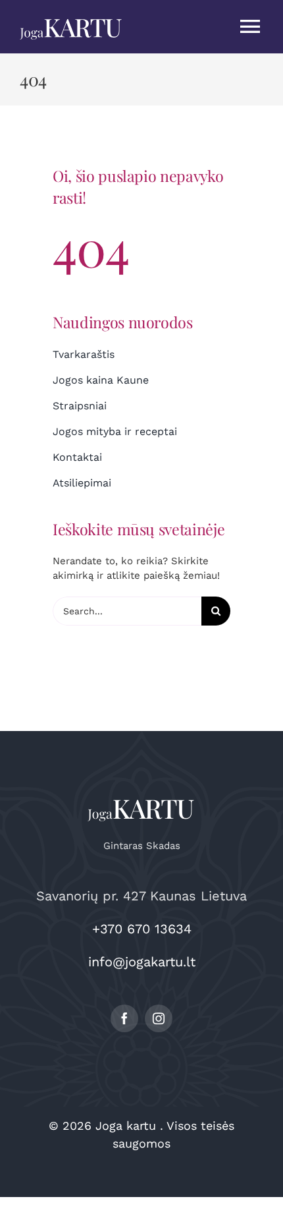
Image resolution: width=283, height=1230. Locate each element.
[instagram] (158, 1018)
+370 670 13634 (142, 929)
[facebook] (124, 1018)
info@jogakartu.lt (141, 962)
